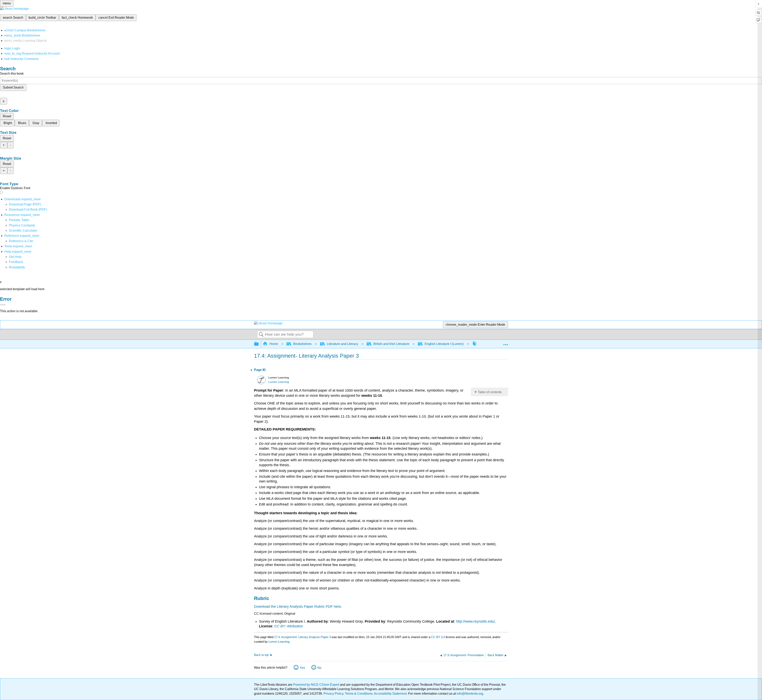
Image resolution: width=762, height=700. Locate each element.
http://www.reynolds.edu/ (475, 621)
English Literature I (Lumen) (444, 344)
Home (274, 344)
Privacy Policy (333, 693)
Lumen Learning (278, 381)
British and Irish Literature (391, 344)
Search (261, 334)
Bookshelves (302, 344)
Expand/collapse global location (505, 343)
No (319, 667)
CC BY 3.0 (438, 637)
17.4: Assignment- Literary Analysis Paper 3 (302, 637)
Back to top (261, 655)
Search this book (12, 73)
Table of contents (490, 392)
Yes (302, 667)
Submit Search (13, 87)
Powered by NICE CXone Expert (316, 684)
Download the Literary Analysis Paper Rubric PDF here (297, 607)
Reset (7, 116)
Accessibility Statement (390, 693)
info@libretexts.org (469, 693)
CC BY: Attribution (288, 626)
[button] (16, 262)
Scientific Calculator (23, 230)
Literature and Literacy (342, 344)
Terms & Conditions (358, 693)
